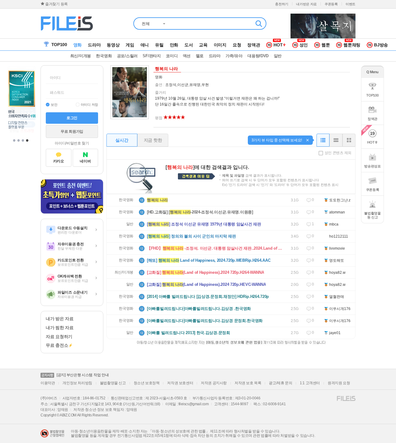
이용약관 (48, 383)
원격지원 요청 (339, 383)
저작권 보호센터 (180, 383)
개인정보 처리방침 (77, 383)
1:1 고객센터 (310, 383)
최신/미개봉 (123, 272)
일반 (129, 224)
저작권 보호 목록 (248, 383)
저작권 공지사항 (214, 383)
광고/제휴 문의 (280, 383)
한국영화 (126, 200)
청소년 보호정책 (147, 383)
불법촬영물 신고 (113, 383)
